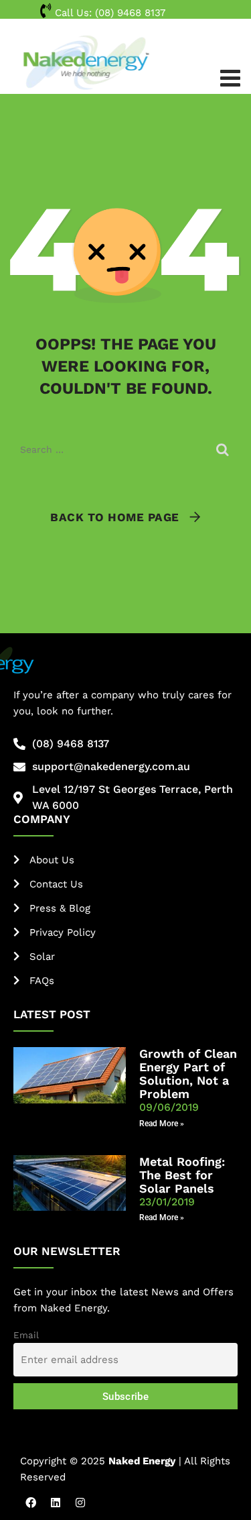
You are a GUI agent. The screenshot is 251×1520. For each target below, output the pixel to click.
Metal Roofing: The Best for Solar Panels (182, 1174)
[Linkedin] (55, 1502)
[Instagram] (80, 1502)
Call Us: (108, 13)
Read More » (161, 1123)
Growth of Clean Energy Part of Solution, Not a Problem (188, 1073)
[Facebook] (30, 1502)
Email (26, 1334)
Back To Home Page (114, 517)
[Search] (224, 449)
